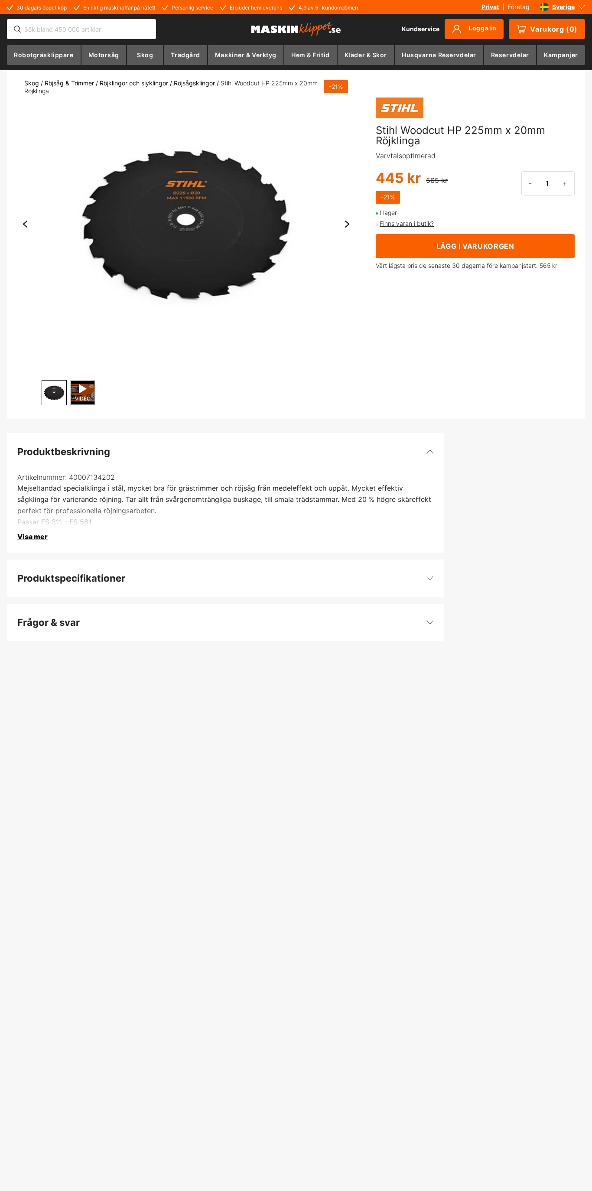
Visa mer (32, 536)
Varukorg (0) (554, 29)
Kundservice (420, 29)
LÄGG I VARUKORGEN (475, 246)
